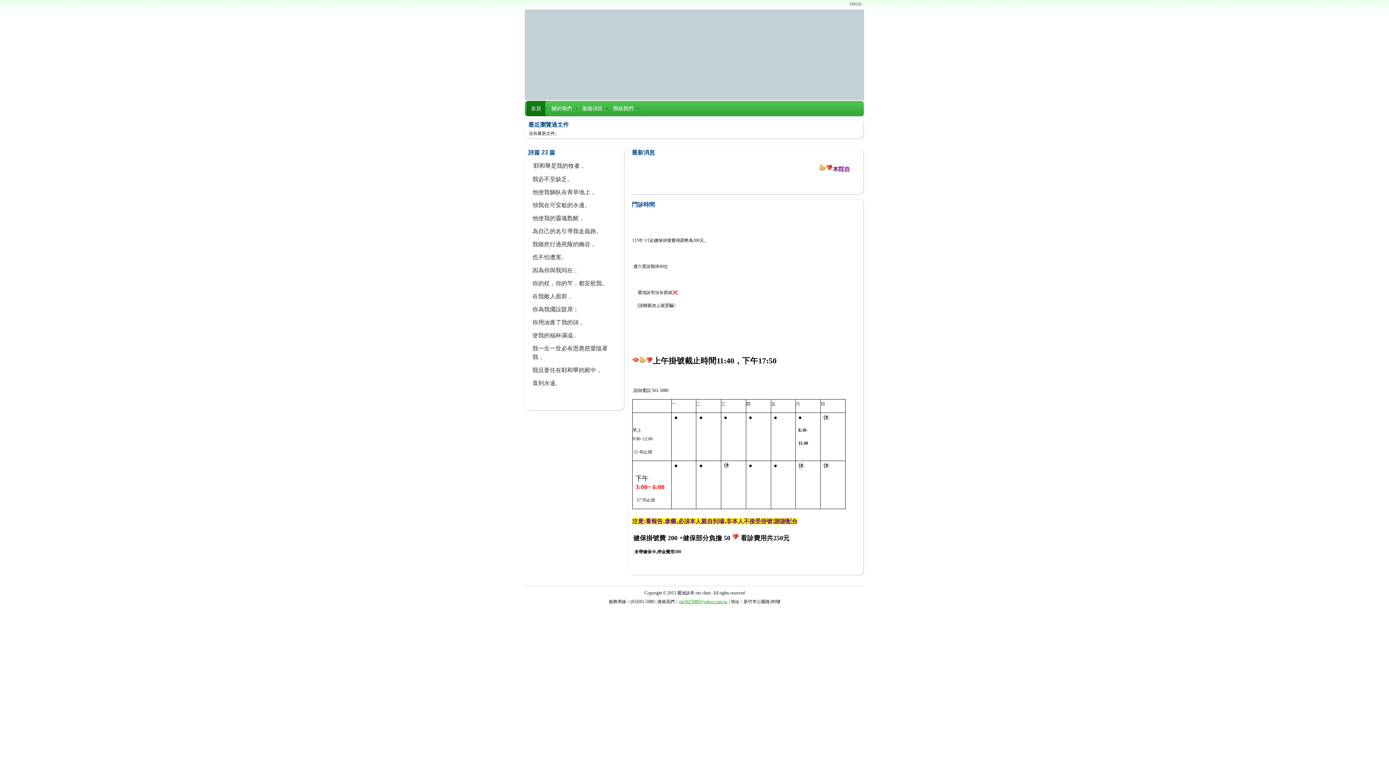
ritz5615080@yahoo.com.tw (703, 601)
